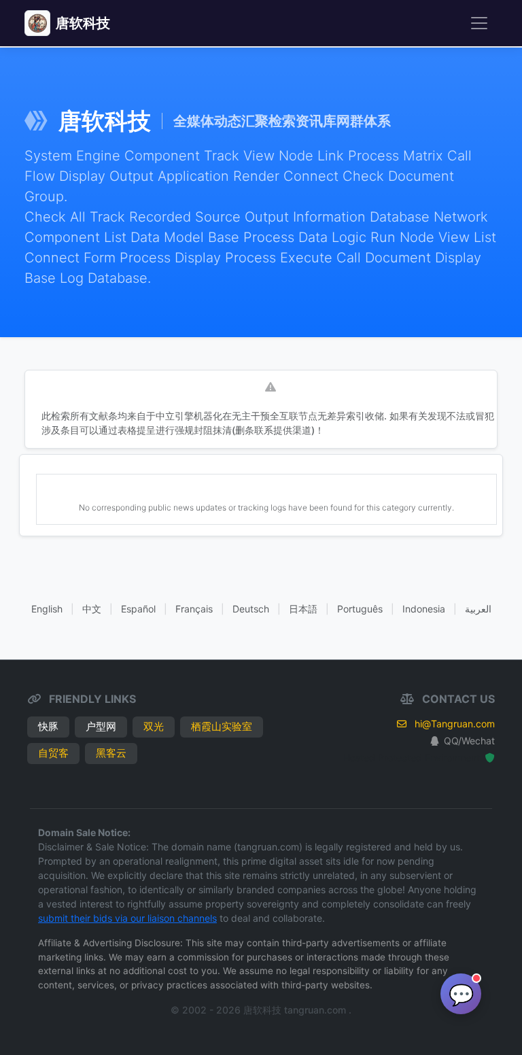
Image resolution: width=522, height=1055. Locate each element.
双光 (153, 726)
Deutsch (250, 609)
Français (194, 609)
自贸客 (53, 752)
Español (138, 609)
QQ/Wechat (469, 740)
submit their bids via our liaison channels (127, 918)
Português (360, 609)
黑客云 (111, 752)
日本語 (303, 609)
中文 (91, 609)
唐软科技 (83, 23)
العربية (478, 609)
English (47, 609)
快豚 (48, 726)
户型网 (101, 726)
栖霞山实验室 (221, 726)
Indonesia (423, 609)
